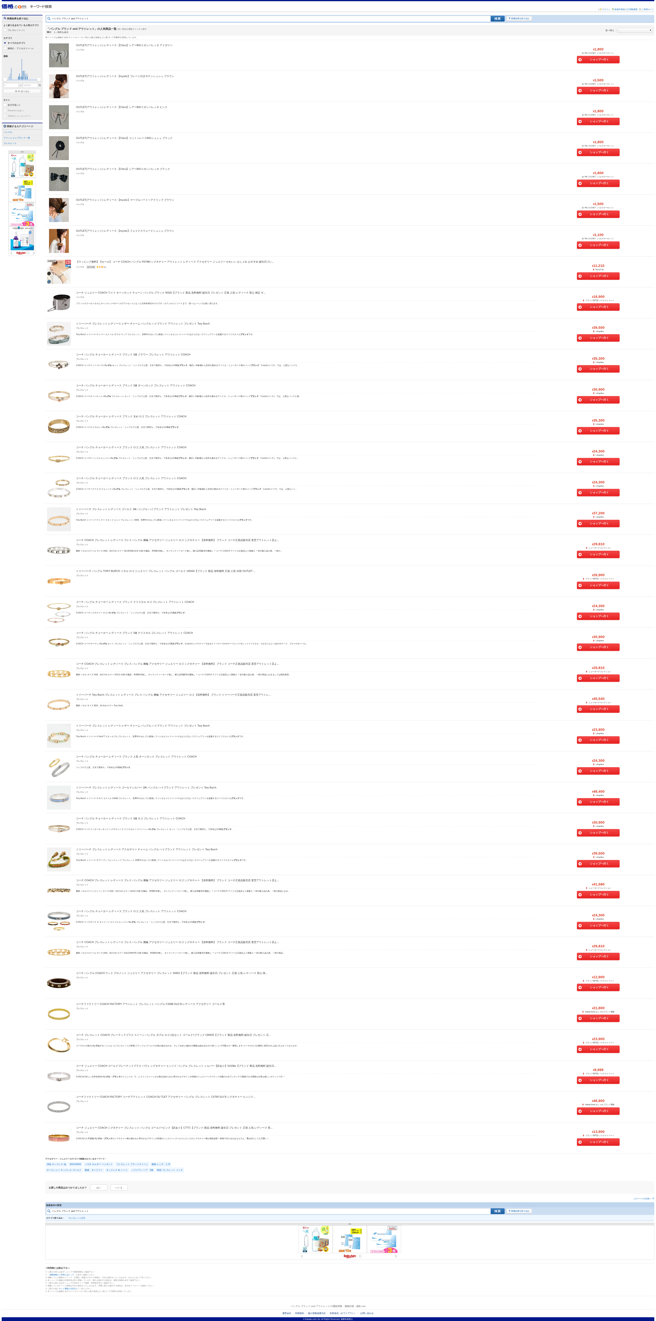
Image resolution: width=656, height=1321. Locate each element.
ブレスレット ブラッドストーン (132, 1164)
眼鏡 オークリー (94, 1170)
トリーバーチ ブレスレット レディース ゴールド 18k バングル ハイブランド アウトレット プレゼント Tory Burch (141, 509)
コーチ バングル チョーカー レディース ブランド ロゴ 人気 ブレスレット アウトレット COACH (131, 447)
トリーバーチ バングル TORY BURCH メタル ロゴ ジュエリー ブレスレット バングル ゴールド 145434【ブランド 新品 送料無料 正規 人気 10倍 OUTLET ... (165, 571)
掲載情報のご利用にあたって (62, 1275)
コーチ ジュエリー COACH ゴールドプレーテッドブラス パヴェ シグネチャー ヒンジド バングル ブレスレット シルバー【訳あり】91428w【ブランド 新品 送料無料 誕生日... (176, 1065)
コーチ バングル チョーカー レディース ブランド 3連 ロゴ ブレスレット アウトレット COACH (130, 818)
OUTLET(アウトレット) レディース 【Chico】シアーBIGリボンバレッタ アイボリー (124, 45)
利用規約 (299, 1313)
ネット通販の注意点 (67, 1289)
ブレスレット (16, 30)
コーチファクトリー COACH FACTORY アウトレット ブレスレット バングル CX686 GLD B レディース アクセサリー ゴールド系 (150, 1003)
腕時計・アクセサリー (21, 48)
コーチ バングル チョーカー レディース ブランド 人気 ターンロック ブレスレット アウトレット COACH (136, 756)
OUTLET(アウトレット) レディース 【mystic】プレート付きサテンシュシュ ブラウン (125, 76)
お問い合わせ (367, 1313)
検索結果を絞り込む (520, 18)
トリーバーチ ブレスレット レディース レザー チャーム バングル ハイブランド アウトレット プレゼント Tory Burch (143, 323)
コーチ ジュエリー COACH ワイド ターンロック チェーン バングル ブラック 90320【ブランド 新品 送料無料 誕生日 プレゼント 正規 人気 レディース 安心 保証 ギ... (170, 292)
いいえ (119, 1187)
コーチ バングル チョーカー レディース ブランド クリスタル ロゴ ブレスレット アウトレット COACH (135, 601)
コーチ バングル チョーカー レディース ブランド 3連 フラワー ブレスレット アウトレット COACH (133, 354)
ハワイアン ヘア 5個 (142, 1170)
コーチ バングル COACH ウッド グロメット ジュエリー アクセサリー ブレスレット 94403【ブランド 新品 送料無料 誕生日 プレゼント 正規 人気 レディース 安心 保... (171, 973)
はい (98, 1187)
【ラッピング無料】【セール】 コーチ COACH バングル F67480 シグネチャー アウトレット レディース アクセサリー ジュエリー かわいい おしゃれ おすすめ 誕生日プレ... (175, 261)
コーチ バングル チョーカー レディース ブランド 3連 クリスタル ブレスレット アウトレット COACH (134, 632)
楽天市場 (14, 105)
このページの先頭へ (642, 1198)
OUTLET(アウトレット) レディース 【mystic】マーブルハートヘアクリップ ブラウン (125, 199)
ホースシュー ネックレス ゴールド (64, 1170)
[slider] (5, 79)
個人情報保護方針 (317, 1313)
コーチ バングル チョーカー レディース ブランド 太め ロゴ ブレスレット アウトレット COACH (131, 416)
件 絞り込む (22, 91)
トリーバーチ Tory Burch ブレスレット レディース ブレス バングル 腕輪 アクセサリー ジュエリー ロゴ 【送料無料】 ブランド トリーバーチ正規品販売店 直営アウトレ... (173, 694)
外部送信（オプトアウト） (343, 1313)
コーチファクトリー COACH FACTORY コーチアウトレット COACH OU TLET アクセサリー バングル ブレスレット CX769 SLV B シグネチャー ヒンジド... (165, 1096)
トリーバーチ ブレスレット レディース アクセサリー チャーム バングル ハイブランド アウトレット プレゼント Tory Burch (146, 849)
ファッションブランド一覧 (16, 138)
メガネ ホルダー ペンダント (99, 1164)
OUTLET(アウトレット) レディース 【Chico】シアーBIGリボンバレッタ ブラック (123, 168)
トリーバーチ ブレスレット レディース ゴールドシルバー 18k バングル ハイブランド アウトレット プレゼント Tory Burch (146, 787)
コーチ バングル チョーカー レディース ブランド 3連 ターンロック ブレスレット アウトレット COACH (135, 385)
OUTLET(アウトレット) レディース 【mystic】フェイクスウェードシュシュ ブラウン (125, 230)
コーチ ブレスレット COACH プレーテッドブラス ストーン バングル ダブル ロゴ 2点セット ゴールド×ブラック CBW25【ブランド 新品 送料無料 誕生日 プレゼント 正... (173, 1034)
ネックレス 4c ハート (117, 1170)
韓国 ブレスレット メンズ (170, 1170)
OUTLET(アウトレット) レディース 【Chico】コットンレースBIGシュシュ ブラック (124, 138)
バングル (7, 132)
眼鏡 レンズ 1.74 (161, 1164)
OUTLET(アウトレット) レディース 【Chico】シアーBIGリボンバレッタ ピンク (121, 107)
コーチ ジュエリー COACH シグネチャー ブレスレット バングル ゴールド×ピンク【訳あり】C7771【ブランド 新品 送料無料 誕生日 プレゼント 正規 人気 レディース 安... (174, 1127)
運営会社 (286, 1313)
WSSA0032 (75, 1164)
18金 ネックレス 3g (56, 1164)
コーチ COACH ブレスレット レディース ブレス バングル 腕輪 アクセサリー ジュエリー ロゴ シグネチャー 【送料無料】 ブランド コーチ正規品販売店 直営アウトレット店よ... (177, 540)
